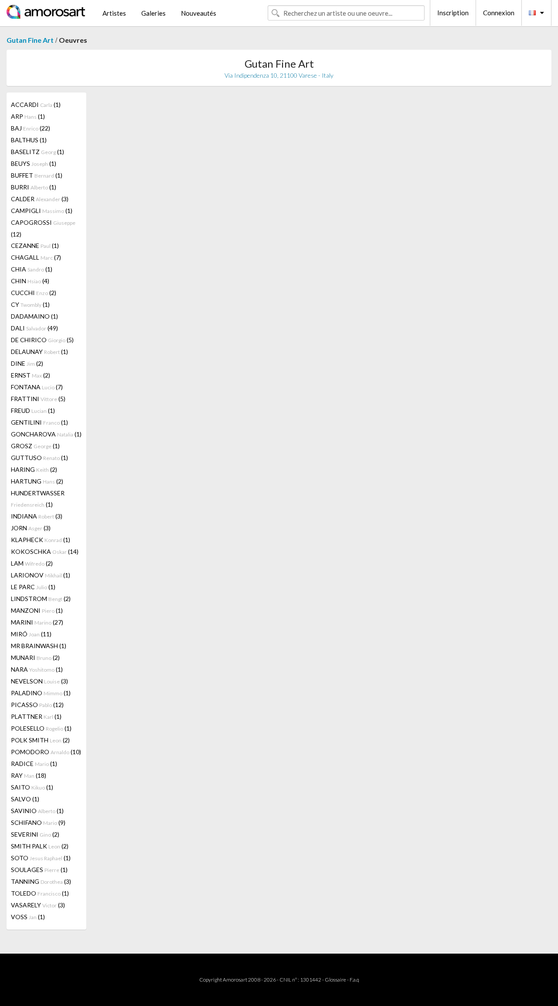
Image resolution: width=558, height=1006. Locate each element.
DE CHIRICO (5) (42, 339)
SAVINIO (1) (37, 810)
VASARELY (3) (38, 905)
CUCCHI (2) (33, 292)
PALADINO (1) (41, 693)
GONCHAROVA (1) (46, 434)
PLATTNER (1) (36, 716)
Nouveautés (198, 13)
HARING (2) (34, 469)
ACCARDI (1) (36, 104)
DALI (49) (34, 328)
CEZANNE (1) (35, 245)
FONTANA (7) (37, 387)
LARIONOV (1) (40, 575)
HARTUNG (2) (37, 481)
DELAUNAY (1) (39, 351)
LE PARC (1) (33, 587)
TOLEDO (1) (40, 893)
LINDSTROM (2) (41, 598)
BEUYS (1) (33, 163)
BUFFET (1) (36, 175)
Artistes (114, 13)
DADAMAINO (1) (34, 316)
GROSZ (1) (35, 446)
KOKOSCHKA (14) (44, 551)
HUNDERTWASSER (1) (38, 498)
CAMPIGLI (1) (41, 210)
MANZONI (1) (37, 610)
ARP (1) (28, 116)
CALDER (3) (39, 199)
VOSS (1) (28, 916)
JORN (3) (31, 528)
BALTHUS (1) (29, 140)
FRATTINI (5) (38, 398)
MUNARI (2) (35, 657)
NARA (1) (37, 669)
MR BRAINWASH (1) (38, 645)
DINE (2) (27, 363)
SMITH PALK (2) (39, 846)
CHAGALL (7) (36, 257)
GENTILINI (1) (39, 422)
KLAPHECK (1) (40, 539)
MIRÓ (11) (31, 634)
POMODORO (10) (46, 751)
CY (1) (30, 304)
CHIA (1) (31, 269)
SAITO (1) (32, 787)
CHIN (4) (30, 281)
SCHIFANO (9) (38, 822)
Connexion (498, 13)
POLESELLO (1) (41, 728)
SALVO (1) (25, 799)
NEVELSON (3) (39, 681)
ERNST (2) (30, 375)
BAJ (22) (30, 128)
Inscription (453, 13)
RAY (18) (28, 775)
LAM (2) (32, 563)
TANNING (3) (41, 881)
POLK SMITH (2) (40, 740)
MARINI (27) (37, 622)
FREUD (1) (33, 410)
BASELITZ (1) (37, 151)
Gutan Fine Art (30, 40)
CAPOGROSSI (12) (43, 228)
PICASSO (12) (37, 704)
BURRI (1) (33, 187)
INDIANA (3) (36, 516)
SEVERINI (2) (35, 834)
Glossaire (335, 979)
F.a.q (354, 979)
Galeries (153, 13)
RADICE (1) (34, 763)
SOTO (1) (41, 858)
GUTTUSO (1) (39, 457)
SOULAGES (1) (39, 869)
